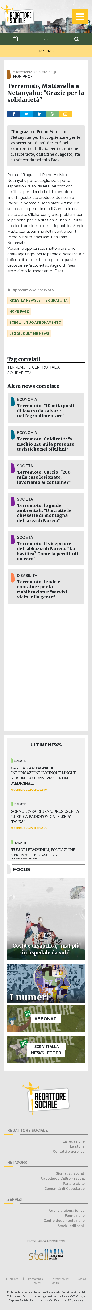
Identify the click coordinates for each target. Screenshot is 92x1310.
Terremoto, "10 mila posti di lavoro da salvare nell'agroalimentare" (45, 410)
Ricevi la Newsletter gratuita (38, 300)
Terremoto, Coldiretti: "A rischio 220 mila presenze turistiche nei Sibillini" (45, 444)
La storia (77, 1146)
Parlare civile (74, 1183)
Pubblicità (12, 1279)
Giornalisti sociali (70, 1173)
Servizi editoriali (71, 1226)
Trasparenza (35, 1279)
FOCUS (21, 869)
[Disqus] (46, 666)
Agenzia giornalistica (67, 1210)
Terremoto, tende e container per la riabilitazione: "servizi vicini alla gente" (42, 589)
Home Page (19, 311)
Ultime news (46, 744)
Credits (54, 1283)
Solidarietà (19, 373)
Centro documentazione (64, 1221)
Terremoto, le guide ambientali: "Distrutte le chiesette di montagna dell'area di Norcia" (44, 513)
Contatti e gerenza (69, 1151)
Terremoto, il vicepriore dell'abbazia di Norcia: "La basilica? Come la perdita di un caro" (47, 551)
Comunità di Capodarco (64, 1188)
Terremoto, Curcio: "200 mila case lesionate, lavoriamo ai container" (44, 477)
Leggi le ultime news (29, 334)
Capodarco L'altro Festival (63, 1178)
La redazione (74, 1141)
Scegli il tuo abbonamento (35, 322)
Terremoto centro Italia (33, 367)
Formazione (75, 1216)
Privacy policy (60, 1279)
